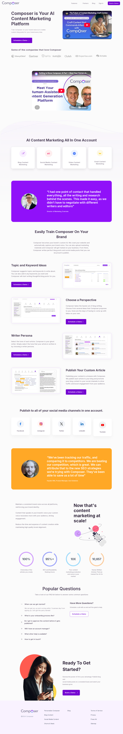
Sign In (101, 3)
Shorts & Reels (49, 723)
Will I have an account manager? (37, 629)
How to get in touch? (33, 639)
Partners (85, 3)
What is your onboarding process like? (39, 616)
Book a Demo (113, 3)
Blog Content (48, 715)
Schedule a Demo (20, 40)
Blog (93, 3)
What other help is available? (36, 634)
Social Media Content (51, 719)
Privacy (93, 715)
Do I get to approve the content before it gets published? (42, 622)
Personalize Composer (52, 711)
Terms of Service (96, 711)
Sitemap (93, 723)
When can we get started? (35, 604)
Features (74, 3)
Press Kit (94, 719)
